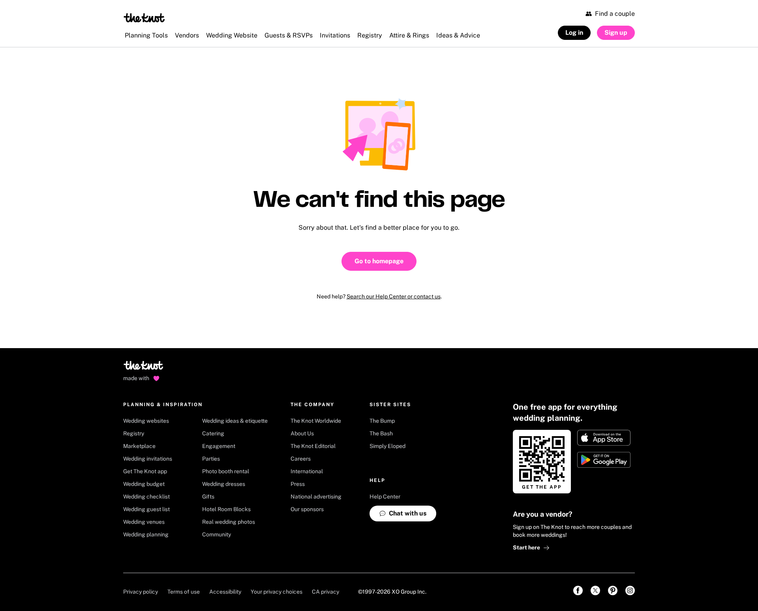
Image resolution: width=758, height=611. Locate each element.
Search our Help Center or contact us (394, 296)
